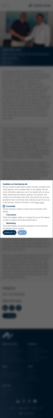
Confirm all (8, 232)
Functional (11, 215)
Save (21, 232)
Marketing (11, 223)
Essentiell (10, 206)
